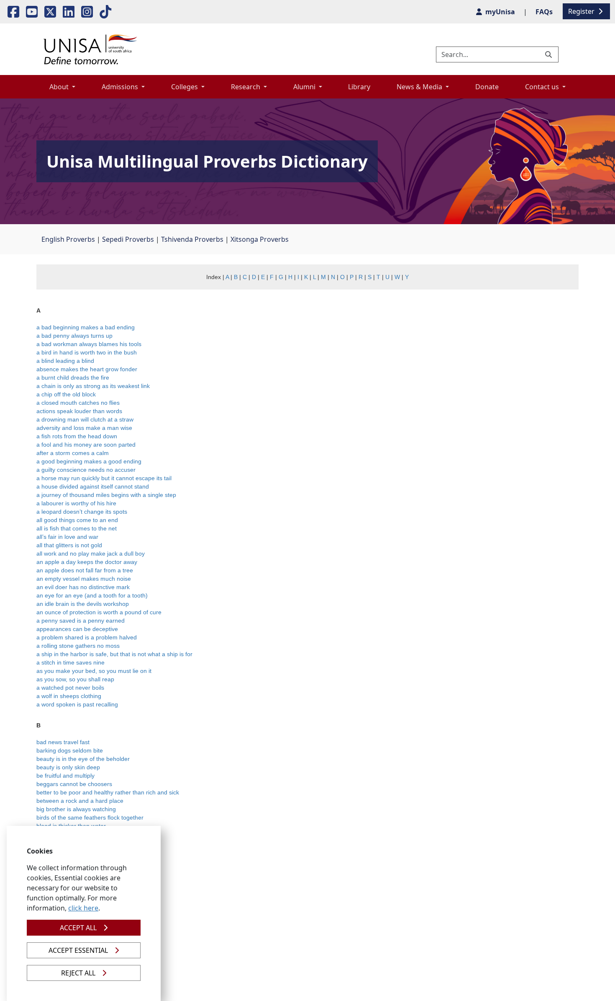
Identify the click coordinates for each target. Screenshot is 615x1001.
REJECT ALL (78, 973)
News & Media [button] (420, 86)
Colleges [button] (185, 86)
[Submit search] (549, 54)
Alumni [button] (305, 86)
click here (83, 908)
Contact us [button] (543, 86)
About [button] (59, 86)
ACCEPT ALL (78, 927)
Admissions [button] (121, 86)
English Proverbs (68, 239)
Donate (487, 86)
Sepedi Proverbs (128, 239)
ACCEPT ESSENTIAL (78, 950)
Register (582, 11)
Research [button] (246, 86)
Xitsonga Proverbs (260, 239)
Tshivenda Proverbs (192, 239)
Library (359, 86)
